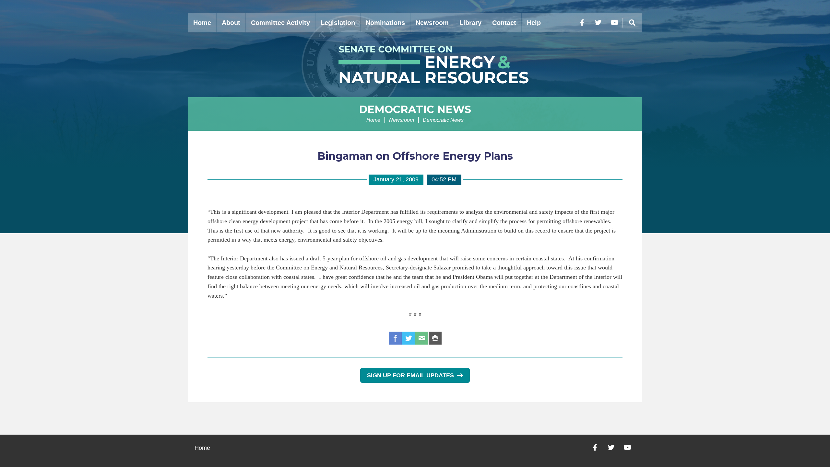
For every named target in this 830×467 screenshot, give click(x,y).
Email (421, 338)
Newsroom (432, 22)
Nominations (385, 22)
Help (534, 22)
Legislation (338, 22)
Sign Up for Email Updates (410, 375)
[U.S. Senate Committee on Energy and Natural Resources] (415, 64)
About (231, 22)
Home (202, 22)
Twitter (408, 338)
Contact (504, 22)
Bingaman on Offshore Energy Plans (415, 156)
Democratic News (415, 109)
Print (435, 338)
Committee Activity (280, 22)
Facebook (395, 338)
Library (470, 22)
